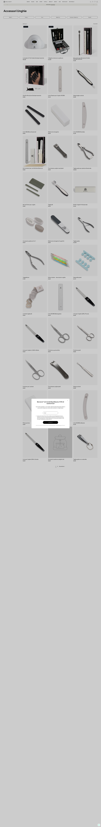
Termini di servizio (58, 425)
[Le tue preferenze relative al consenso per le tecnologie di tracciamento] (99, 825)
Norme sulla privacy (52, 425)
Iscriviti (50, 422)
